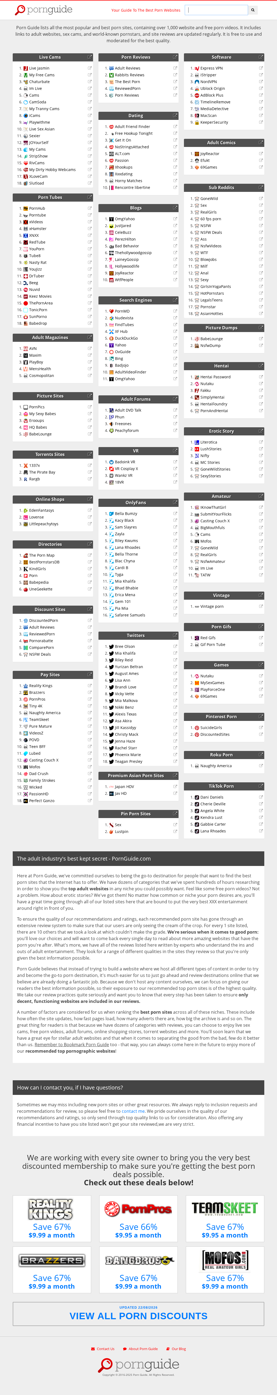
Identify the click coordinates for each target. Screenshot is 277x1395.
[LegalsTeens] (261, 300)
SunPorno (38, 316)
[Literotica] (261, 442)
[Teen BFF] (90, 746)
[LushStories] (261, 449)
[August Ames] (176, 673)
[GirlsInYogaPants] (261, 286)
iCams (34, 115)
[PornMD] (176, 311)
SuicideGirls (211, 727)
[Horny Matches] (176, 180)
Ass (203, 239)
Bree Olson (125, 646)
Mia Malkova (126, 700)
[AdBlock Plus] (261, 95)
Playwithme (39, 122)
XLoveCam (38, 176)
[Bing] (176, 358)
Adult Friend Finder (132, 126)
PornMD (122, 311)
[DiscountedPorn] (90, 620)
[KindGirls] (90, 569)
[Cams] (90, 95)
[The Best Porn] (176, 81)
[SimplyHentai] (261, 397)
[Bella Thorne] (176, 554)
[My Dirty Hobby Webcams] (90, 169)
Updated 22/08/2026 (139, 1313)
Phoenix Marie (128, 754)
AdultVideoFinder (130, 372)
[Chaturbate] (90, 81)
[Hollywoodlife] (176, 266)
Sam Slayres (126, 527)
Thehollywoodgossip (133, 252)
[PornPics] (90, 407)
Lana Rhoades (127, 547)
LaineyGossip (127, 259)
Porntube (37, 215)
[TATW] (261, 575)
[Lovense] (90, 517)
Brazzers (37, 692)
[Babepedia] (90, 582)
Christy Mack (126, 734)
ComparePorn (41, 647)
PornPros (37, 699)
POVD (34, 739)
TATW (205, 574)
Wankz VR (124, 475)
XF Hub (121, 331)
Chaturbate (39, 81)
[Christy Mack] (176, 734)
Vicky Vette (124, 693)
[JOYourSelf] (90, 142)
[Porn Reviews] (176, 95)
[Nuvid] (90, 289)
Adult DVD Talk (128, 410)
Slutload (36, 183)
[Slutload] (90, 183)
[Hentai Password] (261, 377)
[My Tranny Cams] (90, 108)
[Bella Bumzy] (176, 513)
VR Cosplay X (126, 468)
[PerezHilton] (176, 239)
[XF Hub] (176, 331)
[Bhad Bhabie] (176, 588)
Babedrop (38, 323)
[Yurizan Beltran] (176, 666)
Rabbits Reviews (129, 74)
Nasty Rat (38, 262)
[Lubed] (90, 753)
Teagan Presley (128, 761)
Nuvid (34, 289)
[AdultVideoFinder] (176, 372)
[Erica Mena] (176, 595)
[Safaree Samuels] (176, 615)
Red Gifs (208, 637)
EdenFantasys (41, 510)
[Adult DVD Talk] (176, 410)
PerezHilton (125, 239)
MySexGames (212, 682)
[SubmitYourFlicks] (261, 514)
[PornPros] (90, 699)
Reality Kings (40, 685)
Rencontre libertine (132, 187)
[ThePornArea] (90, 303)
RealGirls (208, 212)
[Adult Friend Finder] (176, 126)
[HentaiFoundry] (261, 404)
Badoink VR (125, 461)
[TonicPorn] (90, 310)
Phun (119, 416)
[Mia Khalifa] (176, 581)
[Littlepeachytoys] (90, 524)
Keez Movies (40, 296)
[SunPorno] (90, 316)
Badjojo (121, 365)
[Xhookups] (176, 167)
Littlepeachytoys (43, 523)
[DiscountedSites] (261, 734)
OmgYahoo (125, 218)
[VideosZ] (90, 733)
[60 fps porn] (261, 219)
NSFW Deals (40, 654)
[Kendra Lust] (261, 817)
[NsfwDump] (261, 345)
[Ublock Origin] (261, 88)
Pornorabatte (41, 640)
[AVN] (90, 348)
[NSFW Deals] (90, 654)
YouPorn (36, 248)
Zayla (119, 533)
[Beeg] (90, 282)
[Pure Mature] (90, 726)
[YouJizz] (90, 269)
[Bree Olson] (176, 646)
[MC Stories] (261, 462)
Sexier (34, 135)
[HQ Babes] (90, 427)
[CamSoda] (90, 102)
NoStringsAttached (132, 146)
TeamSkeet (39, 719)
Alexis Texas (126, 714)
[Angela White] (261, 810)
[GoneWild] (261, 198)
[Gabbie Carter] (261, 824)
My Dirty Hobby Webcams (52, 169)
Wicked (35, 787)
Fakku (205, 390)
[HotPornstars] (261, 293)
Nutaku (207, 383)
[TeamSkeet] (90, 719)
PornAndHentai (214, 410)
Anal (204, 272)
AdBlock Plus (211, 95)
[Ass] (261, 239)
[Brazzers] (90, 692)
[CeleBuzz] (176, 232)
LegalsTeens (211, 300)
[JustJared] (176, 225)
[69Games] (261, 167)
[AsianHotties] (261, 313)
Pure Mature (40, 726)
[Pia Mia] (176, 608)
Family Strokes (42, 780)
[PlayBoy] (90, 362)
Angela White (212, 810)
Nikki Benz (124, 707)
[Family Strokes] (90, 780)
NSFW (205, 225)
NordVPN (208, 81)
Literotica (208, 442)
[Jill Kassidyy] (176, 727)
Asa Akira (123, 720)
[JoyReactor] (176, 273)
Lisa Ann (122, 680)
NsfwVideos (211, 245)
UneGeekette (40, 589)
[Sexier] (90, 136)
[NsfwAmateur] (261, 561)
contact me (133, 1111)
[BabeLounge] (90, 434)
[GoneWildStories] (261, 469)
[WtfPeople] (176, 280)
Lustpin (121, 831)
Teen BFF (37, 746)
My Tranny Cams (44, 108)
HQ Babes (38, 427)
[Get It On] (176, 140)
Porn (33, 575)
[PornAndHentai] (261, 410)
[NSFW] (261, 225)
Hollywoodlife (127, 266)
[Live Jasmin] (90, 68)
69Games (208, 167)
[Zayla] (176, 534)
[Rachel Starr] (176, 748)
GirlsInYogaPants (215, 286)
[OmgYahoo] (176, 219)
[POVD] (90, 740)
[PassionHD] (90, 794)
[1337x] (90, 465)
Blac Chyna (125, 560)
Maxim (35, 355)
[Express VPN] (261, 68)
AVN (33, 348)
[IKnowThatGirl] (261, 507)
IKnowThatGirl (213, 507)
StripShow (38, 156)
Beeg (33, 282)
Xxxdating (124, 173)
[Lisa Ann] (176, 680)
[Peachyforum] (176, 430)
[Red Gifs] (261, 638)
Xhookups (124, 167)
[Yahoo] (176, 345)
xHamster (38, 228)
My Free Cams (42, 74)
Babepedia (39, 582)
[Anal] (261, 273)
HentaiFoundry (213, 403)
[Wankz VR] (176, 475)
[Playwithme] (90, 122)
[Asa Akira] (176, 721)
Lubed (35, 753)
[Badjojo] (176, 365)
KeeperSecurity (214, 122)
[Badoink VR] (176, 462)
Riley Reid (124, 659)
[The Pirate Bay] (90, 472)
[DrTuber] (90, 276)
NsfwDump (210, 345)
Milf (203, 266)
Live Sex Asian (42, 129)
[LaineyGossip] (176, 259)
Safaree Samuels (130, 615)
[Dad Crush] (90, 773)
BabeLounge (40, 433)
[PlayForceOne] (261, 689)
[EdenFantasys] (90, 510)
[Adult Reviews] (90, 627)
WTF (204, 252)
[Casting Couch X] (90, 760)
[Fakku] (261, 390)
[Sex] (176, 825)
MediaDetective (214, 108)
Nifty (204, 455)
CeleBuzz (123, 232)
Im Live (35, 88)
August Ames (127, 673)
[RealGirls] (261, 212)
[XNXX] (90, 235)
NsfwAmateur (212, 561)
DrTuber (36, 275)
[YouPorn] (90, 249)
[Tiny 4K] (90, 706)
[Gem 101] (176, 601)
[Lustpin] (176, 831)
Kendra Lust (211, 817)
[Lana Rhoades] (176, 547)
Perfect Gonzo (41, 800)
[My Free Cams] (90, 75)
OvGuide (123, 351)
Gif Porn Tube (212, 644)
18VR (119, 482)
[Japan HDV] (176, 786)
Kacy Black (124, 520)
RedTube (37, 242)
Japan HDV (124, 786)
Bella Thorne (126, 554)
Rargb (34, 478)
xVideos (36, 221)
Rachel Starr (126, 747)
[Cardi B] (176, 567)
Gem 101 (123, 601)
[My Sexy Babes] (90, 413)
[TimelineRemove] (261, 102)
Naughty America (45, 712)
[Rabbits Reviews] (176, 75)
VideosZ (36, 733)
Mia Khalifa (125, 581)
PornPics (37, 406)
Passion (122, 160)
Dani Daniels (211, 797)
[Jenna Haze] (176, 741)
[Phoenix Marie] (176, 754)
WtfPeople (124, 279)
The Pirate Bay (42, 472)
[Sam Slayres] (176, 527)
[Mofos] (90, 767)
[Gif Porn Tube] (261, 644)
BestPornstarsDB (44, 561)
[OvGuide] (176, 352)
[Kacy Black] (176, 520)
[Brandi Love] (176, 687)
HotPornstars (212, 293)
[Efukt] (261, 160)
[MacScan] (261, 115)
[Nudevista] (176, 318)
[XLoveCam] (90, 176)
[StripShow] (90, 156)
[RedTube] (90, 242)
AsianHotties (211, 313)
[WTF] (261, 252)
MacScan (208, 115)
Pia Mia (121, 608)
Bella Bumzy (126, 513)
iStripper (208, 74)
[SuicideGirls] (261, 727)
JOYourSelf (38, 142)
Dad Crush (38, 773)
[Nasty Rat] (90, 262)
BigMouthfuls (212, 527)
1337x (34, 465)
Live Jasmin (39, 68)
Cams (34, 95)
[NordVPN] (261, 81)
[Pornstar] (261, 307)
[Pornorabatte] (90, 641)
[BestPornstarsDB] (90, 562)
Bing (119, 358)
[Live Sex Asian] (90, 129)
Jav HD (121, 793)
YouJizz (35, 269)
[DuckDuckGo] (176, 338)
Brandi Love (125, 687)
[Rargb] (90, 479)
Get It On (123, 140)
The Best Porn (127, 81)
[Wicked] (90, 787)
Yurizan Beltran (129, 666)
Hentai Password (215, 376)
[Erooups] (90, 420)
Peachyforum (127, 430)
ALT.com (122, 153)
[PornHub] (90, 208)
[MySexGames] (261, 682)
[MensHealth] (90, 369)
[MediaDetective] (261, 108)
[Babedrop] (90, 323)
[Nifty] (261, 455)
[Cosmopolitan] (90, 375)
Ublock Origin (212, 88)
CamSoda (37, 101)
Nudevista (124, 317)
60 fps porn (210, 218)
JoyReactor (124, 272)
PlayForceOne (212, 689)
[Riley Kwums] (176, 540)
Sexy (204, 279)
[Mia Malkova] (176, 700)
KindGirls (37, 568)
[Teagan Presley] (176, 761)
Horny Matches (128, 180)
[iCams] (90, 115)
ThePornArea (41, 303)
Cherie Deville (213, 803)
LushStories (211, 448)
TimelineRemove (215, 101)
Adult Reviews (42, 627)
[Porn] (90, 575)
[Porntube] (90, 215)
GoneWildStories (215, 469)
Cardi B (121, 567)
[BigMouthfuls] (261, 527)
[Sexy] (261, 280)
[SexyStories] (261, 476)
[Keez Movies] (90, 296)
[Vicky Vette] (176, 694)
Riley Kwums (126, 540)
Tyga (119, 574)
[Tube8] (90, 255)
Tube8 (35, 255)
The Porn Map (42, 555)
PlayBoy (36, 362)
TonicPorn (38, 309)
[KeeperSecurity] (261, 122)
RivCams (37, 162)
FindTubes (124, 324)
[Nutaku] (261, 383)
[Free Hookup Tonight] (176, 133)
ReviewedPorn (42, 633)
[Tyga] (176, 574)
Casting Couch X (43, 760)
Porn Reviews (127, 95)
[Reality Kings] (90, 685)
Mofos (34, 766)
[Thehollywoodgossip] (176, 252)
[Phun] (176, 417)
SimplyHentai (212, 397)
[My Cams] (90, 149)
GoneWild (209, 198)
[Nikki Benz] (176, 707)
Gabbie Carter (213, 824)
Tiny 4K (35, 705)
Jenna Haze (125, 741)
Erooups (36, 420)
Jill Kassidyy (125, 727)
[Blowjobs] (261, 259)
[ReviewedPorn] (90, 634)
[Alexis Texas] (176, 714)
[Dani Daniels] (261, 797)
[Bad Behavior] (176, 246)
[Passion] (176, 160)
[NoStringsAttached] (176, 147)
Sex (118, 824)
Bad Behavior (127, 245)
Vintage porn (212, 606)
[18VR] (176, 482)
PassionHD (38, 793)
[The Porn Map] (90, 555)
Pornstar (208, 306)
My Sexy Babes (42, 413)
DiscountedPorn (43, 620)
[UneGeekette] (90, 589)
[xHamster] (90, 228)
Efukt (205, 160)
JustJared (123, 225)
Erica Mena (125, 594)
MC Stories (210, 462)
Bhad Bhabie (126, 587)
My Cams (37, 149)
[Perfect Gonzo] (90, 800)
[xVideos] (90, 222)
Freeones (123, 423)
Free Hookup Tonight (134, 133)
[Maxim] (90, 355)
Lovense (36, 517)
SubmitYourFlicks (216, 514)
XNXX (34, 235)
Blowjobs (208, 259)
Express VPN (211, 68)
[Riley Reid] (176, 660)
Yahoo (120, 344)
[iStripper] (261, 75)
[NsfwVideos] (261, 246)
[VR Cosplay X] (176, 468)
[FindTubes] (176, 324)
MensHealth (40, 368)
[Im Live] (90, 88)
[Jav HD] (176, 793)
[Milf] (261, 266)
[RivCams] (90, 163)
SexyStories (210, 475)
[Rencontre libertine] (176, 187)
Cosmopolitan (41, 375)
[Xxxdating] (176, 174)
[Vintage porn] (261, 606)
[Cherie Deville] (261, 804)
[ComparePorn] (90, 647)
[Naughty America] (90, 712)
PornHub (37, 208)
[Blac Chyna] (176, 561)
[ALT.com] (176, 153)
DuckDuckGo (126, 338)
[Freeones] (176, 423)
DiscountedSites (215, 734)
